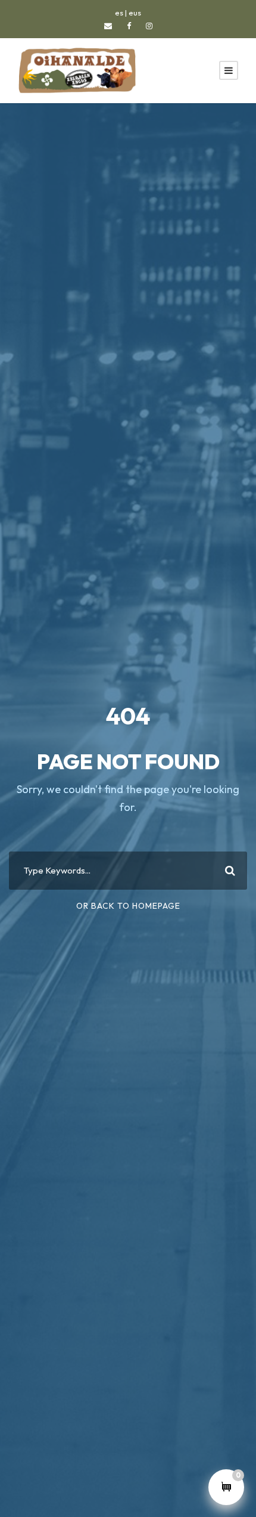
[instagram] (149, 25)
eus (135, 12)
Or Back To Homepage (128, 905)
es (119, 12)
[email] (108, 25)
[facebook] (129, 25)
